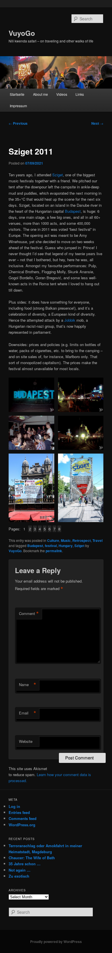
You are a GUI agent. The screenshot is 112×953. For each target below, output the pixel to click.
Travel (97, 540)
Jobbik (69, 320)
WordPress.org (22, 824)
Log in (14, 806)
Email (27, 713)
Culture (53, 540)
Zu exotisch (19, 876)
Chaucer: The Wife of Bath (32, 857)
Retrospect (81, 540)
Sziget (57, 174)
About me (40, 94)
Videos (61, 94)
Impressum (18, 105)
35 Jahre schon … (24, 863)
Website (25, 741)
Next (97, 123)
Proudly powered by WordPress (56, 941)
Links (80, 94)
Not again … (19, 870)
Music (66, 540)
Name (27, 684)
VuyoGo (22, 33)
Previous (18, 123)
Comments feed (22, 818)
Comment (29, 613)
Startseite (17, 94)
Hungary (66, 545)
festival (51, 545)
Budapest (73, 211)
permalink (54, 550)
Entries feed (19, 812)
